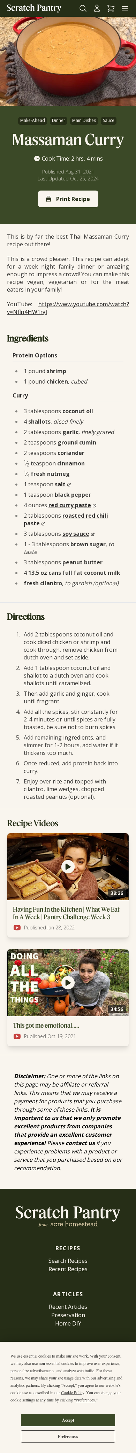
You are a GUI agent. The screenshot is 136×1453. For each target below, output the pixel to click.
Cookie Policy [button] (72, 1392)
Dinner (58, 120)
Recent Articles (68, 1307)
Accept (68, 1420)
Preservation (68, 1315)
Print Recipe (73, 199)
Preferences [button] (85, 1399)
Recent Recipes (68, 1269)
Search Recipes (68, 1261)
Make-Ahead (32, 120)
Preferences (68, 1436)
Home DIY (68, 1323)
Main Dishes (84, 120)
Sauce (108, 120)
